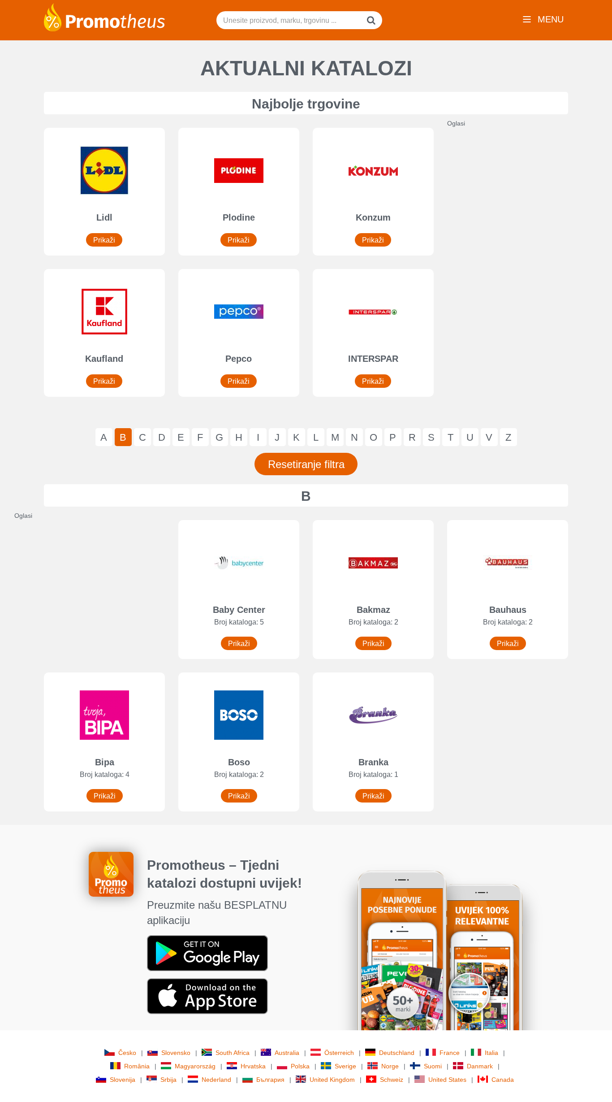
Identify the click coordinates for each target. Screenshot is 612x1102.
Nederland (216, 1079)
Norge (390, 1066)
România (137, 1066)
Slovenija (122, 1079)
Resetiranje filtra (306, 464)
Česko (127, 1052)
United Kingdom (332, 1079)
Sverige (345, 1066)
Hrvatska (253, 1066)
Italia (491, 1052)
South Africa (232, 1052)
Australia (287, 1052)
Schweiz (391, 1079)
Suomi (433, 1066)
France (450, 1052)
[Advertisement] (514, 262)
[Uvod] (104, 16)
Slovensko (175, 1052)
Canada (502, 1079)
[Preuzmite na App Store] (207, 995)
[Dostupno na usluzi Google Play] (207, 952)
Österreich (339, 1052)
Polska (300, 1066)
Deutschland (396, 1052)
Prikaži (104, 240)
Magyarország (195, 1066)
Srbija (168, 1079)
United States (447, 1079)
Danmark (480, 1066)
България (270, 1079)
